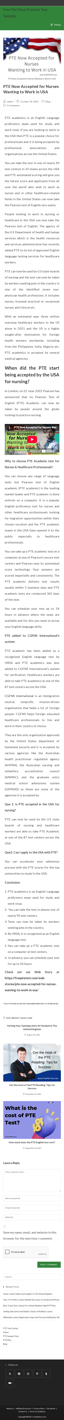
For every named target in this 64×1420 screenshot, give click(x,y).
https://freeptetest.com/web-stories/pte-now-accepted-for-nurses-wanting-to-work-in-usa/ (31, 984)
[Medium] (10, 1383)
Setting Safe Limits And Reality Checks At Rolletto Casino (28, 1311)
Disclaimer (51, 1408)
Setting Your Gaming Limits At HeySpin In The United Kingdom (32, 1027)
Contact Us (22, 1411)
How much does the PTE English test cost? (32, 1142)
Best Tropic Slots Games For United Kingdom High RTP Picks (29, 1305)
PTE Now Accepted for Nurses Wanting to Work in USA (33, 1004)
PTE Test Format (10, 1328)
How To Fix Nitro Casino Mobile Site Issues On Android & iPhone (31, 1300)
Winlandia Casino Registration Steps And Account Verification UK (31, 1317)
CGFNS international (19, 696)
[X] (10, 1373)
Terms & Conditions (38, 1411)
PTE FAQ (7, 1340)
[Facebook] (19, 1373)
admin (10, 101)
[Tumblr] (46, 1373)
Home (5, 1332)
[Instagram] (28, 1373)
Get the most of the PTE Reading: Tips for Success (32, 1086)
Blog (48, 101)
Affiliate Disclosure (23, 1408)
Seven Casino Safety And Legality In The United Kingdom (27, 1294)
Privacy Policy (39, 1408)
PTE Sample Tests (11, 1336)
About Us (10, 1408)
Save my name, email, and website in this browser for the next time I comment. (29, 1235)
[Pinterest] (37, 1373)
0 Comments (13, 105)
